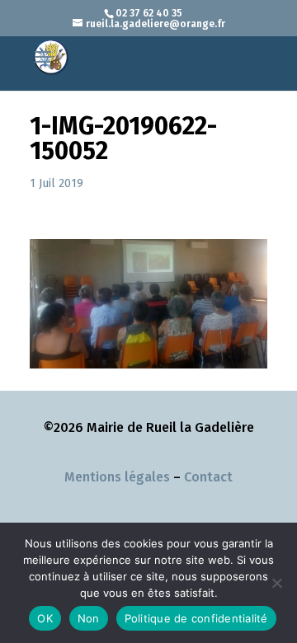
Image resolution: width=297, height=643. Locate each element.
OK (45, 618)
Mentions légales (117, 477)
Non (89, 618)
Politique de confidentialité (196, 618)
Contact (208, 477)
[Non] (276, 583)
